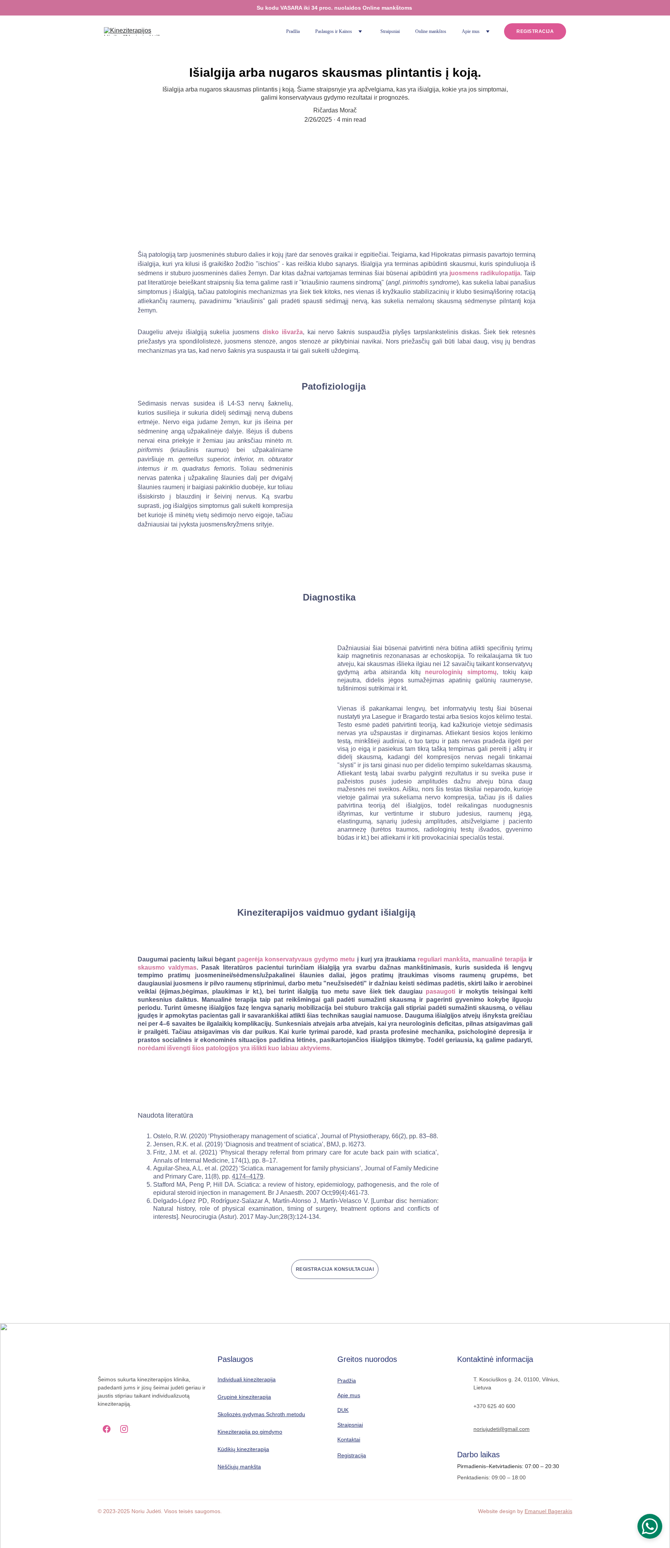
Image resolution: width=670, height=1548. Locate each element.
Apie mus (471, 31)
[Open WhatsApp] (649, 1526)
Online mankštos (430, 31)
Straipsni (348, 1425)
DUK (343, 1410)
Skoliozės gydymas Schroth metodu (261, 1414)
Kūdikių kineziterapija (243, 1449)
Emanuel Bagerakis (548, 1511)
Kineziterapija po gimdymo (250, 1432)
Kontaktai (348, 1439)
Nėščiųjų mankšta (239, 1466)
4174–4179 (247, 1176)
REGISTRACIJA (535, 31)
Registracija (351, 1455)
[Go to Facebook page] (107, 1429)
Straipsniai (390, 31)
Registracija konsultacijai (335, 1269)
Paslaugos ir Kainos (333, 31)
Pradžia (293, 31)
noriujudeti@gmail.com (501, 1429)
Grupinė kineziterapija (244, 1397)
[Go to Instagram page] (124, 1429)
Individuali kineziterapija (247, 1379)
